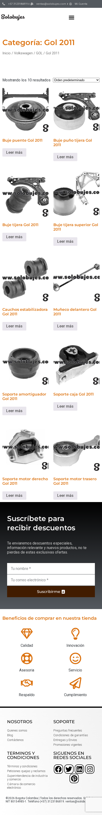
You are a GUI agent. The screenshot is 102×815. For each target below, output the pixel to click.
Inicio (6, 53)
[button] (71, 17)
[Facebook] (58, 769)
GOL (39, 53)
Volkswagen (23, 53)
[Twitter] (69, 769)
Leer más (14, 152)
